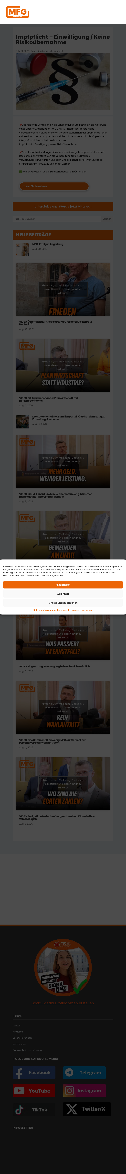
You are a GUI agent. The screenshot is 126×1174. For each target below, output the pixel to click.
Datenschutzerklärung (44, 610)
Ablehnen (63, 594)
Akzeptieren (63, 585)
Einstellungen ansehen (63, 603)
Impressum (87, 610)
